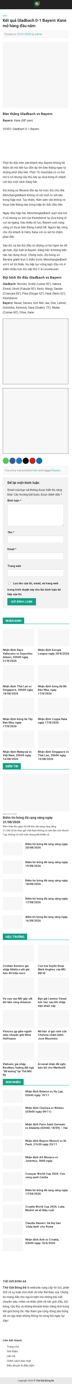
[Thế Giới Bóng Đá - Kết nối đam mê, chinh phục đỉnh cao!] (37, 4)
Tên (10, 532)
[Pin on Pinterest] (33, 461)
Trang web (14, 566)
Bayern (56, 470)
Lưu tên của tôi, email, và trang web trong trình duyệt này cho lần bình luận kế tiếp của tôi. (34, 589)
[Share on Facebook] (12, 461)
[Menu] (5, 4)
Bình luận (14, 500)
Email (11, 549)
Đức (5, 16)
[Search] (67, 4)
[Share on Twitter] (19, 461)
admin (38, 34)
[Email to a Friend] (26, 461)
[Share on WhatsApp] (6, 461)
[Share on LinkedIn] (39, 461)
